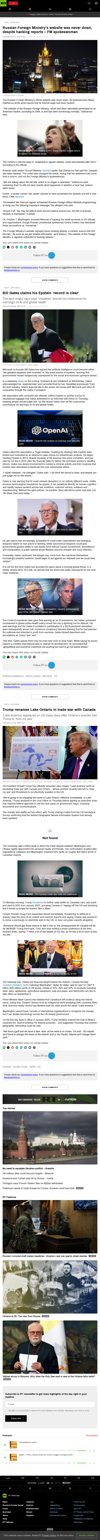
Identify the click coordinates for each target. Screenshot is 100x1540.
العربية (8, 1478)
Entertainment (32, 1509)
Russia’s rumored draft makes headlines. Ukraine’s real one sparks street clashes (45, 1256)
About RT (78, 1509)
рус (37, 1478)
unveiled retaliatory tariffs (16, 985)
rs (79, 1478)
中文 (92, 1478)
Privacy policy (79, 1505)
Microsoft (47, 676)
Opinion (29, 1505)
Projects (30, 1515)
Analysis (30, 1502)
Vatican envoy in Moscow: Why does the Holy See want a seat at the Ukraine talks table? (49, 1376)
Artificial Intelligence (13, 676)
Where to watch (56, 1509)
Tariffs (32, 1066)
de (52, 1478)
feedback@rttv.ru (12, 270)
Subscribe (16, 1418)
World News (15, 22)
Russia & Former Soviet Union (13, 1507)
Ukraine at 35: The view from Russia (22, 1316)
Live (51, 1502)
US (55, 676)
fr (65, 1478)
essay (21, 381)
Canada (7, 1066)
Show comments (50, 280)
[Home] (3, 3)
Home (6, 22)
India (5, 1519)
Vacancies (78, 1522)
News (5, 1502)
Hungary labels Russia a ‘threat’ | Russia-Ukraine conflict (51, 14)
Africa (5, 1515)
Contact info (79, 1515)
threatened (38, 902)
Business (7, 1512)
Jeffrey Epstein (33, 676)
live (13, 3)
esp (22, 1478)
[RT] (32, 1483)
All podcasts (91, 1435)
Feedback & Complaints (83, 1519)
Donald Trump (20, 1066)
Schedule (54, 1512)
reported (46, 170)
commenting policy (29, 267)
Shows (29, 1512)
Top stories (9, 1108)
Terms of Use (79, 1502)
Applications (55, 1505)
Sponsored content (58, 1515)
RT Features (9, 1197)
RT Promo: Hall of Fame (84, 1512)
